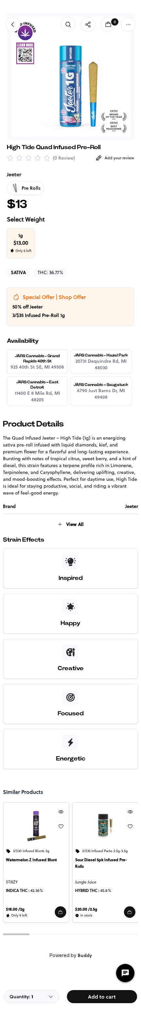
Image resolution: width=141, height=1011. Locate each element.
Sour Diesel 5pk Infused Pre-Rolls (101, 863)
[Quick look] (60, 812)
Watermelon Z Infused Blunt (31, 860)
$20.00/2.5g (86, 909)
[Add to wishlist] (60, 826)
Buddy (85, 955)
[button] (60, 912)
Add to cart (102, 996)
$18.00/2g (15, 909)
